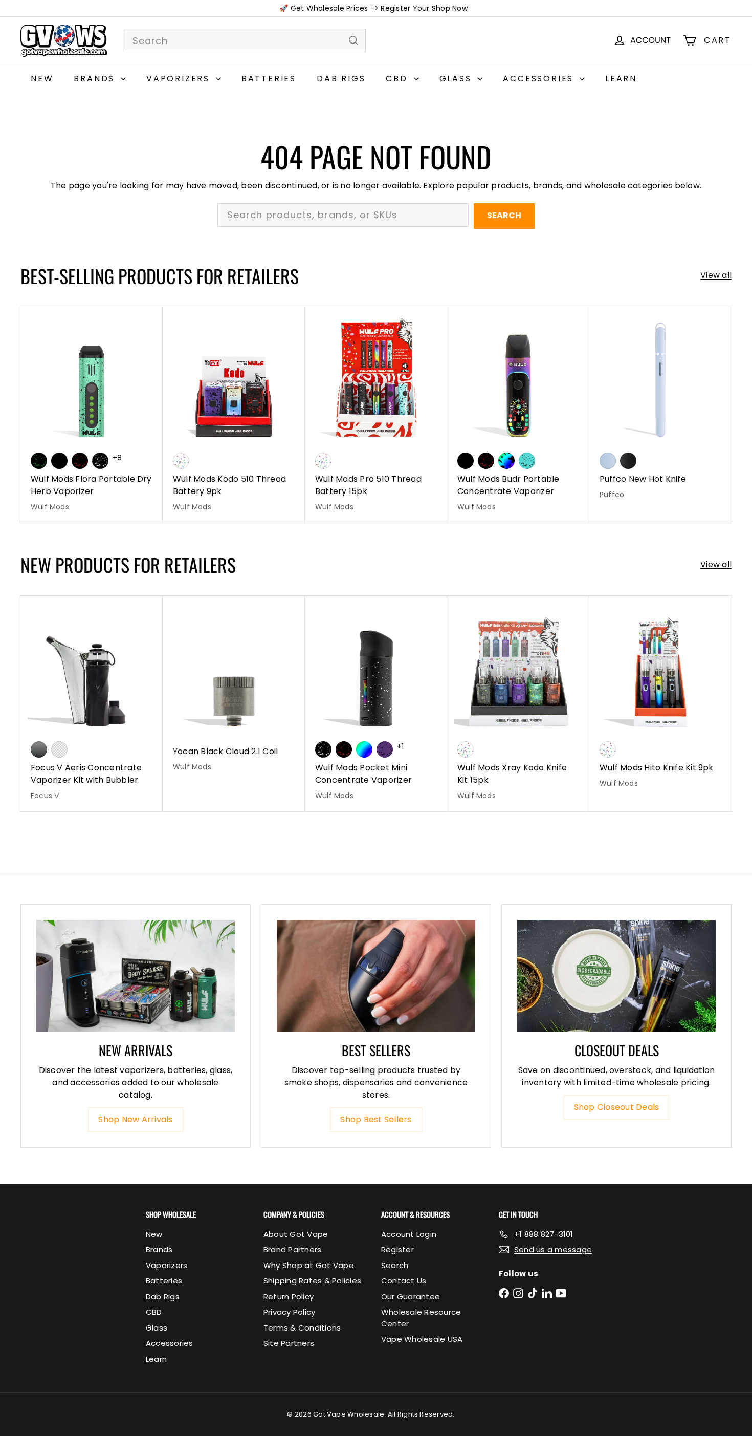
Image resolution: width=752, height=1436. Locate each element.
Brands (96, 78)
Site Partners (288, 1343)
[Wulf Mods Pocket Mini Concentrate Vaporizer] (376, 703)
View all (716, 275)
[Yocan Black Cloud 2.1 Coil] (234, 689)
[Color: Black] (59, 461)
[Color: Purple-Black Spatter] (385, 749)
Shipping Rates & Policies (312, 1280)
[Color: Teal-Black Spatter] (527, 461)
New (42, 78)
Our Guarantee (410, 1296)
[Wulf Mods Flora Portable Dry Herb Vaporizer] (91, 415)
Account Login (408, 1234)
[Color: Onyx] (628, 461)
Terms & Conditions (302, 1327)
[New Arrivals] (135, 976)
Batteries (268, 78)
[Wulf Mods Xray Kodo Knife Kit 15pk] (518, 703)
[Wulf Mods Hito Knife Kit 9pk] (660, 697)
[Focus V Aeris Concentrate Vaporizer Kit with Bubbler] (91, 703)
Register (397, 1249)
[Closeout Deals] (616, 976)
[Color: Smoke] (39, 749)
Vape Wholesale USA (421, 1339)
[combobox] (244, 40)
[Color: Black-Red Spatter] (80, 461)
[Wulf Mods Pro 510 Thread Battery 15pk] (376, 415)
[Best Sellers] (376, 976)
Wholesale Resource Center (421, 1317)
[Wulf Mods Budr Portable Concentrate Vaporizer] (518, 415)
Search (504, 215)
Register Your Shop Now (424, 8)
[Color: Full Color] (364, 749)
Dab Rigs (341, 78)
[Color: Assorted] (181, 461)
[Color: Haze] (608, 461)
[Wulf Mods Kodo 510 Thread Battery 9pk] (234, 415)
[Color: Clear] (59, 749)
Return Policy (288, 1296)
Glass (457, 78)
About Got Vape (295, 1234)
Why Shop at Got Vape (308, 1265)
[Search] (353, 40)
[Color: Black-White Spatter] (100, 461)
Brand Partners (292, 1249)
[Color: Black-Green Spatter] (39, 461)
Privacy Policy (289, 1311)
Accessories (540, 78)
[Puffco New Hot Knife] (660, 408)
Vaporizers (179, 78)
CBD (398, 78)
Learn (621, 78)
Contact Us (403, 1280)
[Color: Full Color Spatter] (506, 461)
